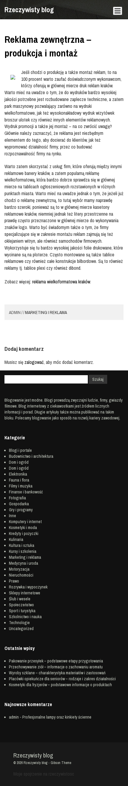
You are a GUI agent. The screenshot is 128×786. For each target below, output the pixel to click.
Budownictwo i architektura (31, 456)
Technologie (19, 622)
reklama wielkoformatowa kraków (61, 281)
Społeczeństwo (21, 604)
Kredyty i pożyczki (23, 533)
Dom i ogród (19, 462)
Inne (12, 515)
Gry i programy (21, 509)
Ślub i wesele (19, 599)
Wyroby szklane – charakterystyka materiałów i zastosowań (57, 672)
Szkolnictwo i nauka (25, 616)
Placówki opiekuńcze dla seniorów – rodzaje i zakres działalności (62, 678)
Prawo (14, 581)
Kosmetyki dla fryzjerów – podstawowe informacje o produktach (60, 684)
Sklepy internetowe (24, 593)
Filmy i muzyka (20, 486)
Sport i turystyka (22, 610)
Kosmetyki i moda (23, 527)
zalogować (34, 362)
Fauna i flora (19, 480)
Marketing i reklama (46, 312)
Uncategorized (21, 628)
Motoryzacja (19, 569)
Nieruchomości (21, 575)
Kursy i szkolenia (22, 551)
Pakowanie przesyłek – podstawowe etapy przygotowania (56, 661)
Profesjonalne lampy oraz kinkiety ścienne (56, 717)
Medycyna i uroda (23, 563)
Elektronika (18, 474)
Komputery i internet (25, 521)
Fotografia (17, 498)
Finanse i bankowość (26, 492)
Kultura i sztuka (21, 545)
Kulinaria (16, 539)
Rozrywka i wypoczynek (28, 587)
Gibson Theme (61, 762)
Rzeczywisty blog (29, 9)
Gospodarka (19, 503)
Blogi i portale (20, 450)
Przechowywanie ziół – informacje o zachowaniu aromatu (56, 667)
